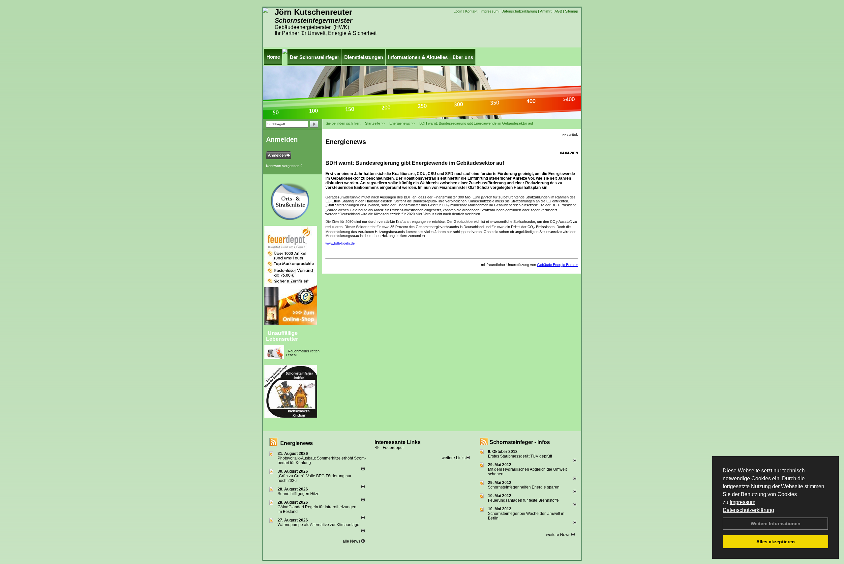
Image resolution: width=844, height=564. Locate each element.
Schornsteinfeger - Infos (520, 442)
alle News (352, 541)
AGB (558, 11)
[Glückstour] (319, 368)
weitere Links (454, 458)
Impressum (742, 502)
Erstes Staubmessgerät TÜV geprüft (520, 456)
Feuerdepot (393, 447)
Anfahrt (546, 11)
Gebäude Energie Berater (557, 265)
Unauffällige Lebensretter (282, 336)
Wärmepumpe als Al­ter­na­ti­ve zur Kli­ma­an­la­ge (318, 524)
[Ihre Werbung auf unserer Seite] (267, 426)
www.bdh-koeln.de (340, 243)
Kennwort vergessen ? (284, 166)
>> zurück (570, 134)
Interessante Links (398, 442)
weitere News (558, 534)
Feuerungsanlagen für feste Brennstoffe (523, 500)
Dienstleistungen (363, 57)
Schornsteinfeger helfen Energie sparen (523, 487)
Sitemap (571, 11)
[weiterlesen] (363, 469)
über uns (463, 57)
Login (458, 11)
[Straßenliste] (319, 185)
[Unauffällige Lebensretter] (286, 348)
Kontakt (471, 11)
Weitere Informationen (775, 523)
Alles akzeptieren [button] (775, 541)
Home (273, 57)
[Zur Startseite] (265, 12)
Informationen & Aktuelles (418, 57)
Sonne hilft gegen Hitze (298, 493)
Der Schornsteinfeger (314, 57)
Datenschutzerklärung (748, 510)
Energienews (296, 443)
